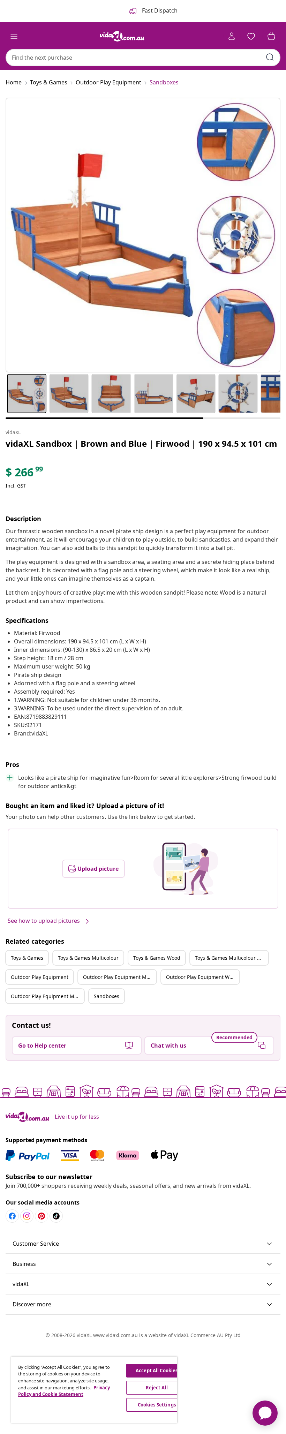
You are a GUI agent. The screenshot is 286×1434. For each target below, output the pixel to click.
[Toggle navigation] (14, 36)
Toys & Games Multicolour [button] (88, 957)
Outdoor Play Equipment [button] (39, 977)
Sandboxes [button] (106, 996)
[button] (143, 1244)
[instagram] (26, 1216)
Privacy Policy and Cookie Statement (64, 1391)
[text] (25, 474)
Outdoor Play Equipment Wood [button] (202, 977)
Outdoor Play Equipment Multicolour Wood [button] (47, 996)
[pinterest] (41, 1216)
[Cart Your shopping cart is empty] (271, 36)
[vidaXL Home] (122, 36)
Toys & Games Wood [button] (156, 957)
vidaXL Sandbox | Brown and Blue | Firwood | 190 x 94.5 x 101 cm (141, 443)
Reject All (157, 1387)
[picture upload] (185, 869)
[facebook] (12, 1216)
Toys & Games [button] (27, 957)
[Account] (232, 36)
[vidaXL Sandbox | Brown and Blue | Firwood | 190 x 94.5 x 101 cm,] (143, 235)
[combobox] (143, 57)
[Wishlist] (251, 36)
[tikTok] (56, 1216)
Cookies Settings (157, 1405)
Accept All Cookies (157, 1370)
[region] (94, 1390)
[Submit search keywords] (270, 57)
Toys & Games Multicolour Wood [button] (231, 957)
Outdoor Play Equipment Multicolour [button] (119, 977)
